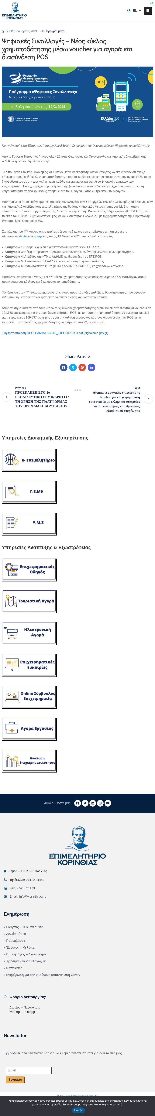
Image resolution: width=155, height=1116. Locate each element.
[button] (152, 3)
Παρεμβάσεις (16, 941)
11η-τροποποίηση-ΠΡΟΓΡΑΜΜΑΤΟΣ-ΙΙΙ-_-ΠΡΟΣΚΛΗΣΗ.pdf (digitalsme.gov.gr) (55, 333)
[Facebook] (63, 367)
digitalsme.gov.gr (30, 236)
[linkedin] (92, 803)
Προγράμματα (55, 31)
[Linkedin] (91, 367)
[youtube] (108, 803)
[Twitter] (73, 367)
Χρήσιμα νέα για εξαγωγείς (26, 961)
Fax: (22, 888)
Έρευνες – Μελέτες (20, 947)
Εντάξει (78, 1110)
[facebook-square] (77, 803)
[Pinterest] (82, 367)
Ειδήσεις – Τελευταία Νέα (24, 927)
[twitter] (85, 803)
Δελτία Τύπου (16, 934)
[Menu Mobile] (148, 11)
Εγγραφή (15, 1079)
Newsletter (14, 968)
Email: (28, 896)
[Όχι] (150, 1106)
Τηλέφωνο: (26, 880)
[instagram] (100, 803)
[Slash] (77, 390)
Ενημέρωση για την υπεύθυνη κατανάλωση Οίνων (43, 975)
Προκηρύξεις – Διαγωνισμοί (26, 954)
